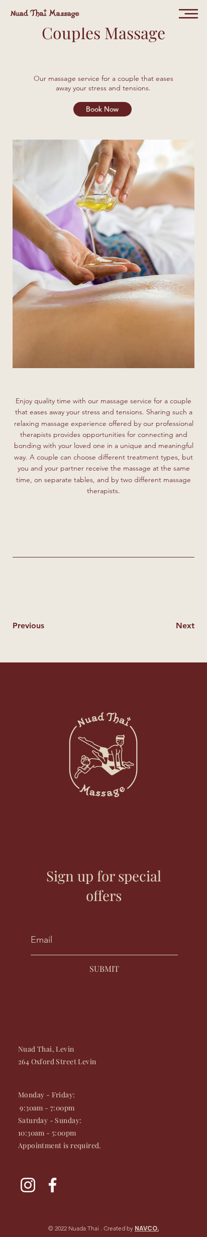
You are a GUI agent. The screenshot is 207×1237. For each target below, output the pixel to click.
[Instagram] (28, 1185)
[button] (188, 14)
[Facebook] (52, 1185)
